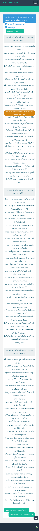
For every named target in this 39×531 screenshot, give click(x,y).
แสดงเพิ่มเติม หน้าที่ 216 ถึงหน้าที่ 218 (21, 514)
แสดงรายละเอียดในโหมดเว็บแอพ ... (17, 510)
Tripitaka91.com (9, 3)
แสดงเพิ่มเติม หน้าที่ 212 (14, 31)
